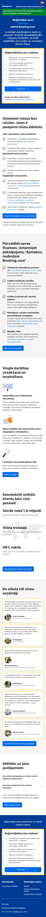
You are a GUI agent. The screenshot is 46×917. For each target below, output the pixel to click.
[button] (24, 12)
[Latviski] (42, 3)
